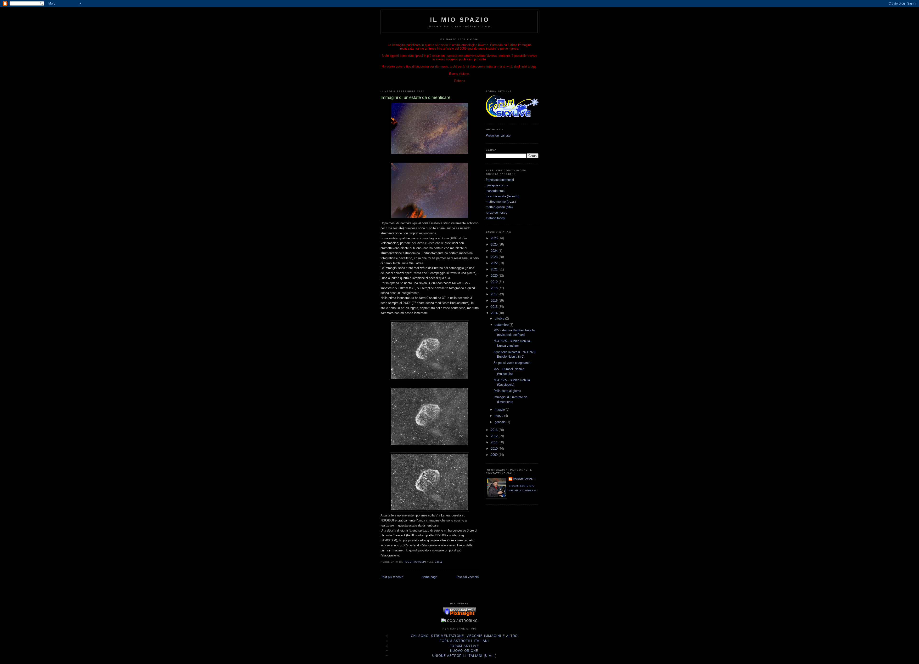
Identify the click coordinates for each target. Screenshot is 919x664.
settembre (502, 324)
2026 (495, 238)
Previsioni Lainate (498, 135)
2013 (495, 430)
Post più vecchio (467, 577)
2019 (495, 282)
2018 (495, 288)
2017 (495, 294)
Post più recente (392, 577)
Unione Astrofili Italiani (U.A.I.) (464, 656)
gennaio (500, 422)
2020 (495, 275)
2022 (495, 263)
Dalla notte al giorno (507, 391)
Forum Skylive (464, 646)
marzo (499, 416)
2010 (495, 448)
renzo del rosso (496, 212)
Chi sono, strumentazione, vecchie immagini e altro (464, 636)
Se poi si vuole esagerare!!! (512, 363)
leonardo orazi (495, 191)
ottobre (500, 318)
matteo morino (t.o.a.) (501, 201)
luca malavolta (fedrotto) (502, 196)
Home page (429, 577)
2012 (495, 436)
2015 (495, 307)
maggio (500, 409)
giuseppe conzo (497, 185)
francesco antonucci (500, 180)
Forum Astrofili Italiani (464, 641)
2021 (495, 269)
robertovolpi (524, 478)
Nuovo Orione (464, 651)
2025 (495, 244)
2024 (495, 250)
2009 (495, 455)
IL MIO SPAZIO (459, 19)
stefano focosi (495, 218)
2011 (495, 442)
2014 (495, 313)
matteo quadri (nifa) (499, 207)
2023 (495, 257)
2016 (495, 300)
